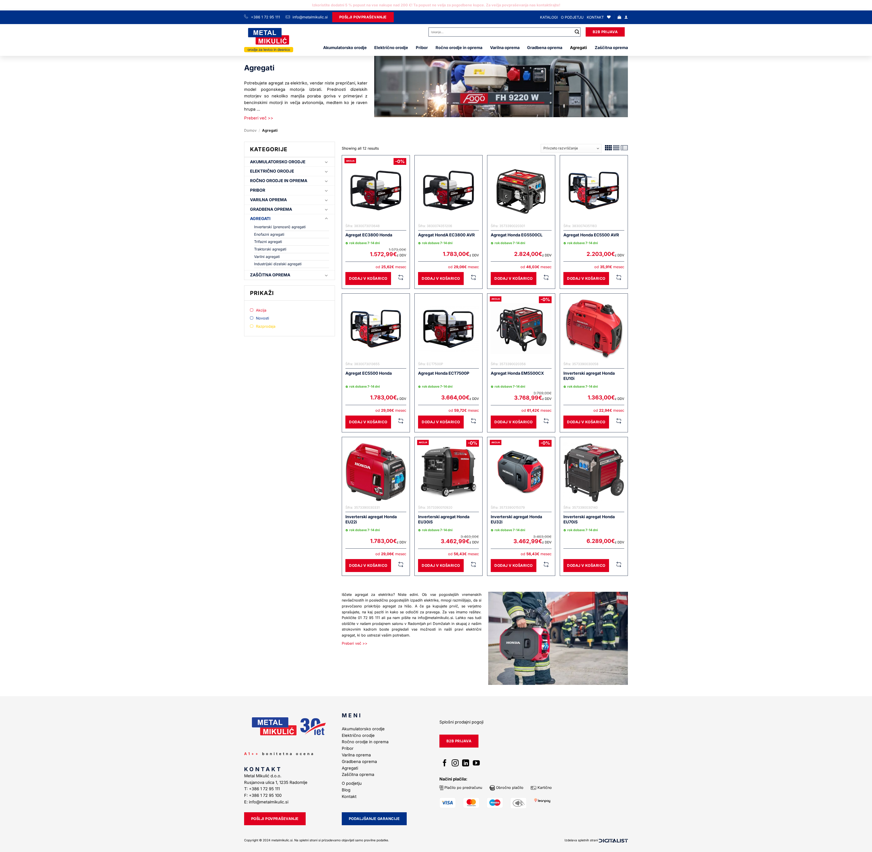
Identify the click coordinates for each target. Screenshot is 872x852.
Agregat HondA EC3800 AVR (446, 235)
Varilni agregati (267, 256)
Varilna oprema (505, 47)
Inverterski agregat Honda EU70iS (589, 519)
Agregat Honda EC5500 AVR (591, 235)
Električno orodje (391, 47)
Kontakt (595, 17)
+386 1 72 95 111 (265, 17)
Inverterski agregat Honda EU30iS (443, 519)
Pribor (422, 47)
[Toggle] (326, 162)
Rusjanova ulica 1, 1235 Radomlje (276, 782)
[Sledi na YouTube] (476, 764)
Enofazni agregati (269, 234)
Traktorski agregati (270, 249)
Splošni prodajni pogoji (461, 722)
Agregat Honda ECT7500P (443, 373)
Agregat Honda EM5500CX (517, 373)
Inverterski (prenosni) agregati (280, 227)
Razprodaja (265, 326)
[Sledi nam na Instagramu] (455, 764)
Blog (346, 790)
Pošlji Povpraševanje (363, 17)
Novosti (262, 318)
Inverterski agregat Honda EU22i (371, 519)
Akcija (261, 310)
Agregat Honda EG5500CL (517, 235)
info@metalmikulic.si (309, 17)
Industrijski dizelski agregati (278, 264)
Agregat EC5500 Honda (368, 373)
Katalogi (549, 17)
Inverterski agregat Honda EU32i (516, 519)
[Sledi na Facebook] (444, 764)
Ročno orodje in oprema (459, 47)
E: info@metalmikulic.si (266, 802)
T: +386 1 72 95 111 (262, 788)
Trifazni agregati (268, 241)
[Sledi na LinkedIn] (465, 764)
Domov (250, 130)
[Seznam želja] (609, 17)
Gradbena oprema (544, 47)
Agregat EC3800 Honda (368, 235)
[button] (619, 17)
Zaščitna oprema (611, 47)
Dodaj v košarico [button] (368, 278)
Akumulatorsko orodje (345, 47)
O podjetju (572, 17)
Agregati (578, 47)
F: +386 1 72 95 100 (263, 795)
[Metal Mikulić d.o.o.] (268, 39)
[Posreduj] (577, 32)
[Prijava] (626, 17)
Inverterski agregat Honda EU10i (589, 376)
